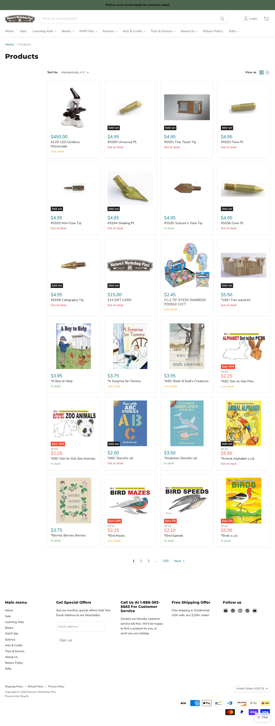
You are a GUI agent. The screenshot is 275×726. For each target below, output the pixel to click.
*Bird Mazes (116, 535)
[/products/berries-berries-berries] (74, 501)
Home (9, 31)
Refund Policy (36, 686)
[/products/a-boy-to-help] (74, 346)
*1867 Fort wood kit (235, 300)
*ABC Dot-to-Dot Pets (237, 381)
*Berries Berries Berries (68, 535)
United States (250, 688)
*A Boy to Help (61, 381)
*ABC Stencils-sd (120, 458)
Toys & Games (162, 31)
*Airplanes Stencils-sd (180, 458)
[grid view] (261, 72)
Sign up (65, 640)
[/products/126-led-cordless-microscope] (74, 107)
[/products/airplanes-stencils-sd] (187, 423)
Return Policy (213, 31)
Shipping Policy (14, 686)
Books (67, 31)
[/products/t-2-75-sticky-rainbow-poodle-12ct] (187, 265)
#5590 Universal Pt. (122, 142)
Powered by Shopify (17, 696)
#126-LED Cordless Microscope (65, 144)
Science (109, 31)
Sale (23, 31)
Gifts (233, 31)
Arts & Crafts (133, 31)
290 (166, 561)
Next (178, 561)
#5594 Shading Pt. (121, 223)
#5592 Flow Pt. (232, 142)
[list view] (267, 72)
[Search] (222, 18)
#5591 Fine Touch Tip (180, 142)
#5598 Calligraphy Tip (67, 300)
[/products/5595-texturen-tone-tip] (187, 188)
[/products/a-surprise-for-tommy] (130, 346)
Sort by (52, 72)
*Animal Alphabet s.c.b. (238, 458)
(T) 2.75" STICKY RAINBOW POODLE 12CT (185, 302)
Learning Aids (43, 31)
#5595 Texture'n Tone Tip (183, 223)
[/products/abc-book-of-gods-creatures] (187, 346)
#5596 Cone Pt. (232, 223)
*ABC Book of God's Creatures (186, 381)
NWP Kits (87, 31)
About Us (188, 31)
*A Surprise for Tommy (124, 381)
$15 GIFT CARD (119, 300)
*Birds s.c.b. (229, 535)
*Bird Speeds (173, 535)
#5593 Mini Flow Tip (66, 223)
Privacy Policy (56, 686)
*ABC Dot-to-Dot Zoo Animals (73, 458)
